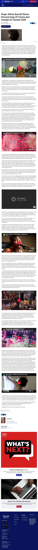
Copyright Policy (16, 519)
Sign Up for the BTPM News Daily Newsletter (19, 501)
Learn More (19, 475)
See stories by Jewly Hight (11, 422)
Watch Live (27, 1)
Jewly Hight (6, 22)
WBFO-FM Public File (32, 521)
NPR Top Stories (6, 410)
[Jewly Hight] (3, 420)
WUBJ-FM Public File (32, 522)
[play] (3, 5)
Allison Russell (17, 45)
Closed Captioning (24, 517)
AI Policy (15, 521)
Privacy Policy (16, 517)
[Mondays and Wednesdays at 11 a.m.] (19, 450)
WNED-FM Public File (32, 519)
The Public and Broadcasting (31, 524)
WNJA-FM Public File (32, 520)
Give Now (34, 1)
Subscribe (19, 506)
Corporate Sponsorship (24, 515)
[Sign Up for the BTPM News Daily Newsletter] (19, 489)
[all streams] (36, 5)
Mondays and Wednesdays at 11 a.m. (19, 470)
